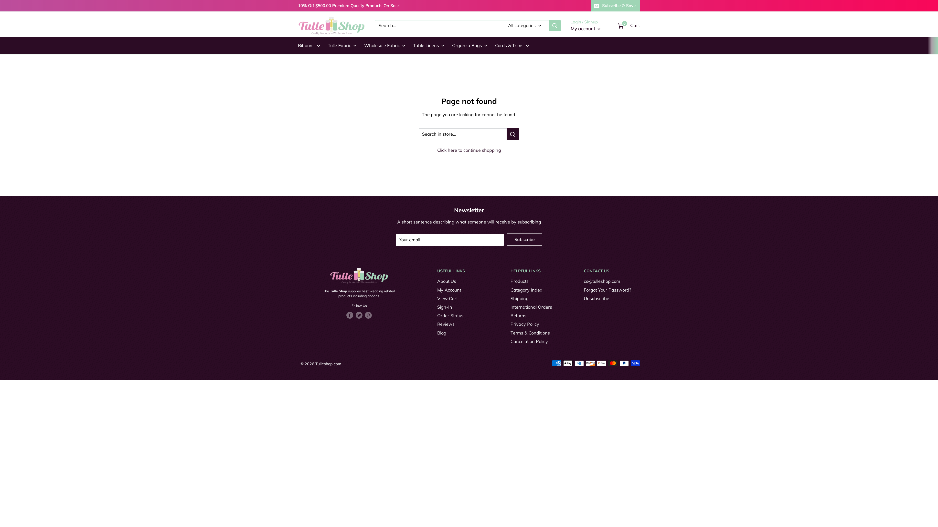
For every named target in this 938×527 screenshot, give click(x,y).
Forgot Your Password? (607, 290)
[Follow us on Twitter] (359, 315)
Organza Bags (467, 45)
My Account (449, 290)
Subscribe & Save (619, 5)
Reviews (446, 324)
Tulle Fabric (339, 45)
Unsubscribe (596, 298)
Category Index (526, 290)
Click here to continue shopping (469, 150)
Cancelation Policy (529, 341)
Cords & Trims (509, 45)
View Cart (447, 298)
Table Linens (426, 45)
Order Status (450, 315)
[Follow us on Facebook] (349, 315)
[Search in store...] (513, 134)
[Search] (555, 25)
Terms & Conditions (530, 333)
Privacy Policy (525, 324)
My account (584, 28)
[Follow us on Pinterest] (368, 315)
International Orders (531, 307)
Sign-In (444, 307)
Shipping (520, 298)
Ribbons (306, 45)
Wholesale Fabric (382, 45)
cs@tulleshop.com (602, 281)
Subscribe (524, 239)
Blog (441, 333)
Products (520, 281)
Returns (518, 315)
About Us (446, 281)
